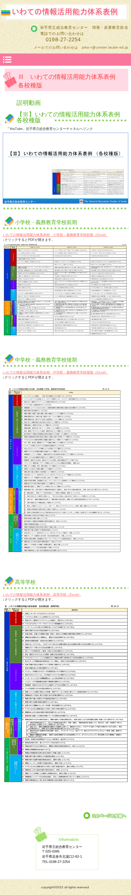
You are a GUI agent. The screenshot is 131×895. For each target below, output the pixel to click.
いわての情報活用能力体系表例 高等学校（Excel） (42, 594)
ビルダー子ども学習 (65, 12)
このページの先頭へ (105, 815)
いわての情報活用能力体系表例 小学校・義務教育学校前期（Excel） (55, 235)
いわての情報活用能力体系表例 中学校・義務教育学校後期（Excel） (55, 372)
